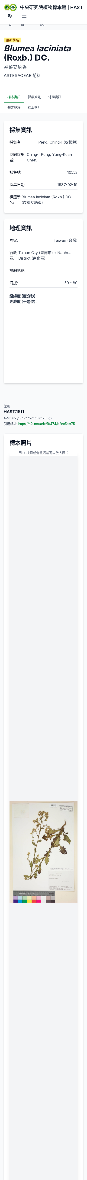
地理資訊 (54, 97)
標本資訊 (13, 97)
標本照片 (34, 107)
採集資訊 (34, 97)
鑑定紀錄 (13, 107)
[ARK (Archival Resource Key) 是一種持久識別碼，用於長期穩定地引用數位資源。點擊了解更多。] (50, 418)
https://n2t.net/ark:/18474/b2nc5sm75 (46, 424)
